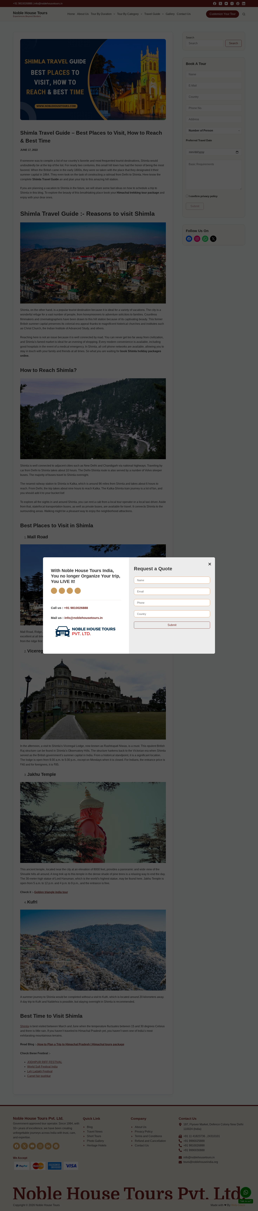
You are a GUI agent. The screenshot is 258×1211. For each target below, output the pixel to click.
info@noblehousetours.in (83, 618)
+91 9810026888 (76, 608)
